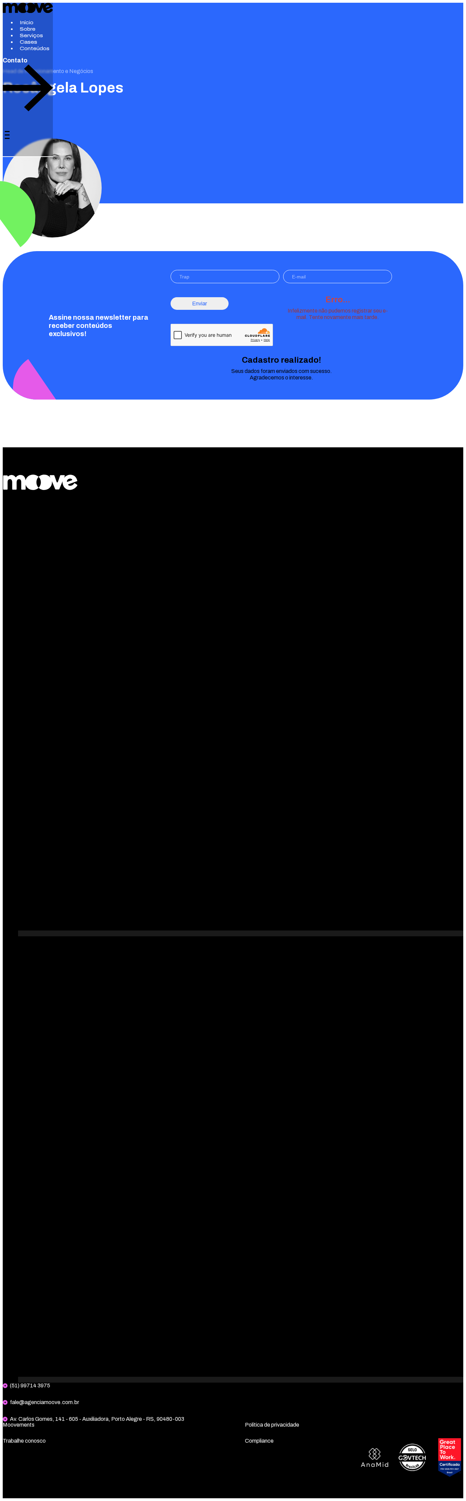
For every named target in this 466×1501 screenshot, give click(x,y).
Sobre (27, 29)
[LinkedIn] (240, 1380)
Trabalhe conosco (24, 1441)
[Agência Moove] (28, 11)
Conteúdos (34, 48)
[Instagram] (240, 933)
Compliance (259, 1441)
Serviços (31, 35)
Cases (28, 42)
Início (26, 22)
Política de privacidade (272, 1425)
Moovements (18, 1425)
